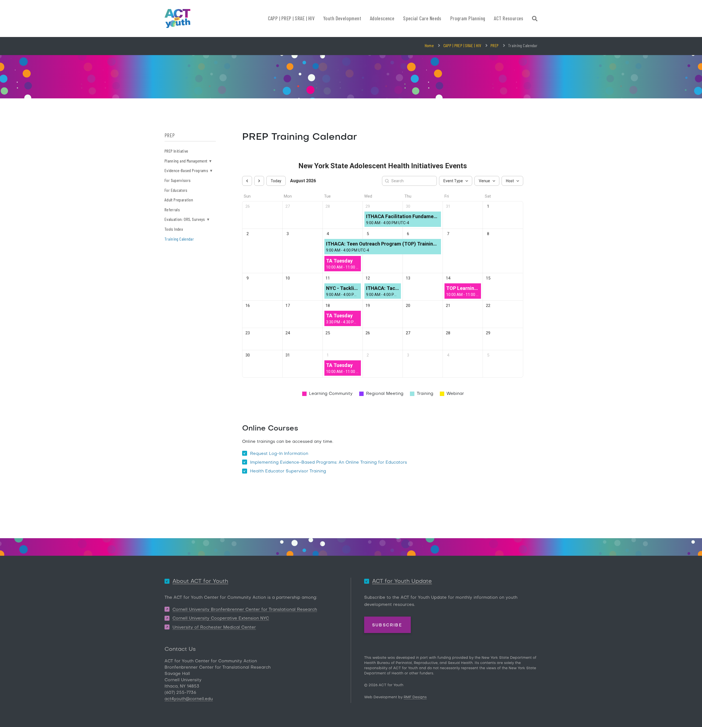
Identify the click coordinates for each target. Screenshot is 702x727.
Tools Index (174, 229)
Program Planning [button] (467, 18)
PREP (495, 45)
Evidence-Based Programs (188, 170)
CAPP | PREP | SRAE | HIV (462, 45)
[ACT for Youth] (177, 18)
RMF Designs (415, 697)
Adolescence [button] (382, 18)
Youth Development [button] (342, 18)
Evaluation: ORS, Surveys (187, 219)
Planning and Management (188, 160)
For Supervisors (178, 180)
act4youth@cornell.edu (189, 699)
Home (429, 45)
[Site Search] (534, 19)
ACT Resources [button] (508, 18)
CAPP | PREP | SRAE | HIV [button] (291, 18)
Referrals (172, 209)
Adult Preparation (179, 199)
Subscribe (387, 625)
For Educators (176, 190)
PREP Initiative (176, 150)
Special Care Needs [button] (422, 18)
